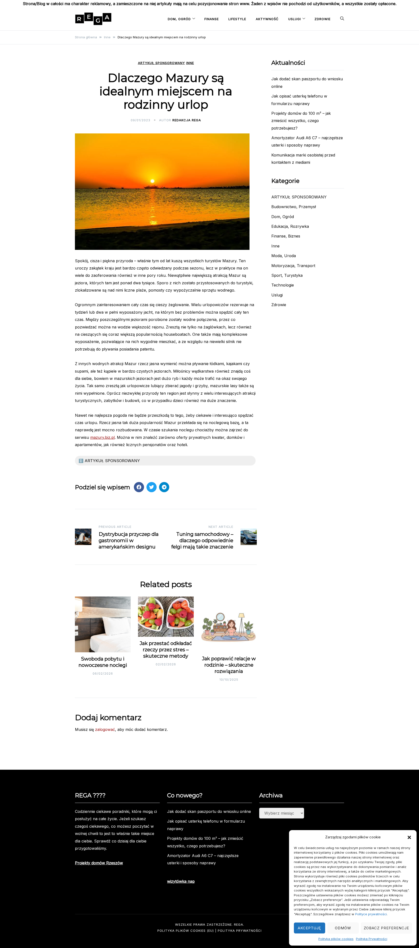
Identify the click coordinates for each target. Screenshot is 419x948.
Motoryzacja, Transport (293, 265)
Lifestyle (237, 19)
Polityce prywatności (371, 914)
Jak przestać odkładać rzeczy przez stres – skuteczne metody (166, 649)
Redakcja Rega (186, 120)
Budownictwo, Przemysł (293, 206)
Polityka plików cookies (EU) (185, 930)
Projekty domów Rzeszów (99, 862)
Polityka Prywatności (371, 939)
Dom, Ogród (179, 19)
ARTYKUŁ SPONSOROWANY (161, 63)
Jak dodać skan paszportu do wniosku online (209, 811)
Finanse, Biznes (285, 236)
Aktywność (267, 19)
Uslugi (294, 19)
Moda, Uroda (283, 255)
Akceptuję (309, 928)
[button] (409, 837)
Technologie (282, 285)
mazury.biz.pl (102, 437)
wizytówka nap (181, 881)
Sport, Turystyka (287, 275)
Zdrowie (322, 19)
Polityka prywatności (240, 930)
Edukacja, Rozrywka (290, 226)
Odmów (343, 928)
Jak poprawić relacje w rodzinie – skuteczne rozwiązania (229, 665)
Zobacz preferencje (386, 928)
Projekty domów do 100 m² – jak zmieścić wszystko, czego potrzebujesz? (301, 121)
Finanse (211, 19)
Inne (190, 63)
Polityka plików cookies (336, 939)
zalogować (105, 729)
